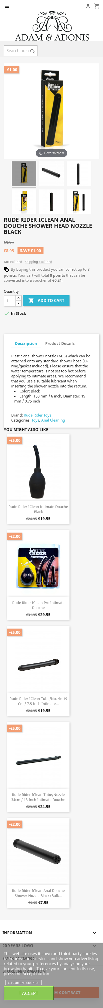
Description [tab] (26, 343)
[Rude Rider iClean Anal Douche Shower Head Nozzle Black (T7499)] (24, 174)
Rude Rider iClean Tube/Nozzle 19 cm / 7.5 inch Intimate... (38, 701)
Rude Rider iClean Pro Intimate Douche (38, 605)
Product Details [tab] (59, 343)
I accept (28, 993)
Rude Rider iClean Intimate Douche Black (38, 509)
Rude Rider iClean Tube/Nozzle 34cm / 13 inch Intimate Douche (38, 797)
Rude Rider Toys (37, 415)
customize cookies (23, 982)
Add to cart (46, 300)
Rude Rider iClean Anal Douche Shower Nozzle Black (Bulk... (38, 893)
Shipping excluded (38, 261)
